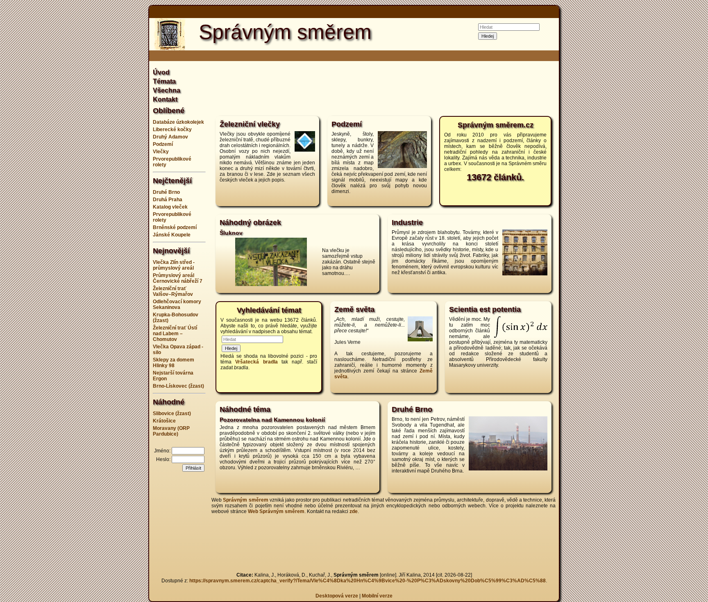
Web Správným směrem (276, 511)
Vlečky (161, 151)
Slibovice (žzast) (172, 413)
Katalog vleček (170, 207)
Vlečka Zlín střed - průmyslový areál (174, 265)
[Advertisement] (108, 301)
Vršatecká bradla (256, 362)
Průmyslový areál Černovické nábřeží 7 (177, 278)
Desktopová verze (337, 596)
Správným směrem (245, 500)
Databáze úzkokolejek (178, 122)
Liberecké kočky (172, 129)
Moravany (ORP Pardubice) (171, 431)
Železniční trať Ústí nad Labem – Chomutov (175, 333)
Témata (164, 81)
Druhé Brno (166, 192)
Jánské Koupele (172, 235)
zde (353, 511)
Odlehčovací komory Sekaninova (177, 304)
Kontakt (165, 99)
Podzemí (163, 144)
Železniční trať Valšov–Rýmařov (173, 291)
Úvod (161, 72)
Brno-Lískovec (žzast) (178, 386)
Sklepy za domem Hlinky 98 (173, 362)
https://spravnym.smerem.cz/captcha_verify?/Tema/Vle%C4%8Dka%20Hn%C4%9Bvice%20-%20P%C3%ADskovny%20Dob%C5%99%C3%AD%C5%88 (367, 581)
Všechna (166, 90)
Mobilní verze (377, 596)
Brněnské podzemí (175, 227)
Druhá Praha (167, 199)
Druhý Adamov (170, 137)
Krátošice (164, 421)
